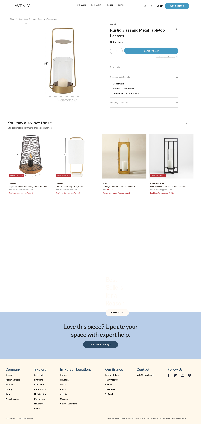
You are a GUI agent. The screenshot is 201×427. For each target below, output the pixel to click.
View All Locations (68, 404)
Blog (7, 394)
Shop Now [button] (117, 312)
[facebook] (168, 375)
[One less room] (112, 51)
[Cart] (152, 5)
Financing (38, 380)
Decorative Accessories (47, 19)
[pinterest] (189, 375)
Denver (63, 375)
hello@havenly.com (145, 375)
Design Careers (12, 380)
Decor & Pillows (30, 19)
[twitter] (175, 375)
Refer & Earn (40, 389)
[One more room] (120, 50)
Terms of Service (140, 418)
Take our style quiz (100, 344)
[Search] (145, 5)
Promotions (39, 399)
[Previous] (187, 123)
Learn (37, 408)
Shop (12, 19)
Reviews (9, 384)
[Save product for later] (26, 26)
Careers (9, 375)
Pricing (8, 389)
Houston (64, 380)
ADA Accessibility (153, 418)
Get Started (177, 5)
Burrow (108, 384)
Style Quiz (39, 375)
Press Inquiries (12, 399)
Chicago (64, 399)
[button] (64, 64)
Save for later (151, 51)
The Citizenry (111, 380)
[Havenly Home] (29, 5)
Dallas (63, 384)
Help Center (40, 394)
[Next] (190, 123)
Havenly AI (39, 404)
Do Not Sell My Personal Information (172, 418)
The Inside (110, 389)
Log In (160, 5)
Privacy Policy (129, 418)
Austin (63, 389)
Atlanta (63, 394)
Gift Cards (39, 384)
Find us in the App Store (115, 418)
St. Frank (109, 394)
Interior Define (112, 375)
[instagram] (182, 375)
